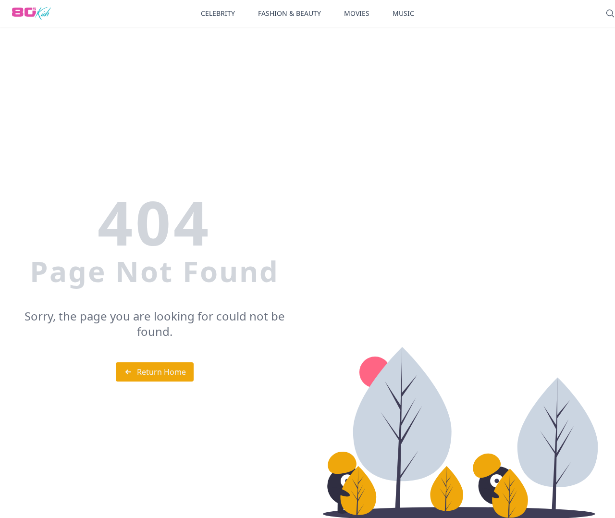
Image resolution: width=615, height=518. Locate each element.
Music (403, 13)
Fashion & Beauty (289, 13)
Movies (356, 13)
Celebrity (218, 13)
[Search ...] (610, 13)
